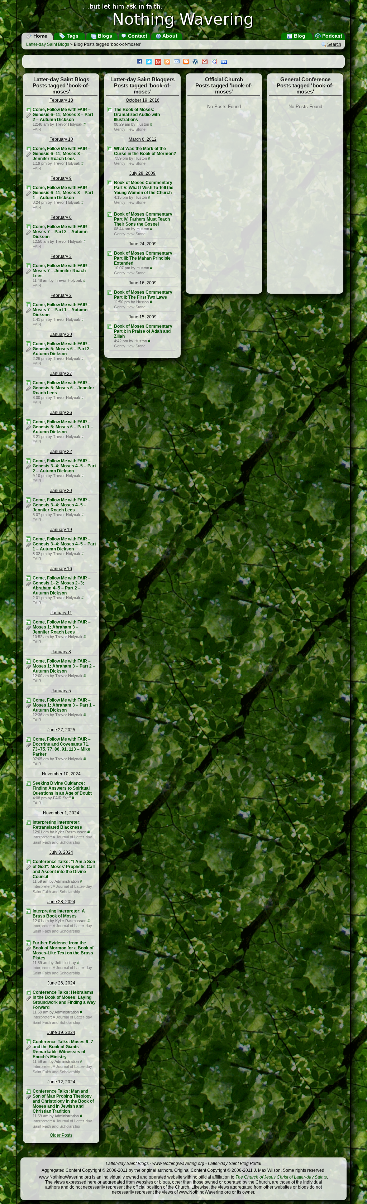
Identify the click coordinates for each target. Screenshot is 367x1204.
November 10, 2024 (61, 773)
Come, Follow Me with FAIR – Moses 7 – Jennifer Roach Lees (62, 270)
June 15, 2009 (143, 316)
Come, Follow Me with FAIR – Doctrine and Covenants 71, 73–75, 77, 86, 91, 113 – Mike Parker (62, 747)
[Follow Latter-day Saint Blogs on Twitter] (150, 62)
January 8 (61, 651)
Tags (71, 36)
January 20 (61, 490)
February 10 (61, 139)
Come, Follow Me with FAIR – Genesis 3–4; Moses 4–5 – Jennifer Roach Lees (62, 504)
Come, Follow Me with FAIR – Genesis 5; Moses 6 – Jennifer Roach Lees (63, 387)
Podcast (331, 36)
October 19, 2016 (142, 100)
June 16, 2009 (143, 282)
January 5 (61, 690)
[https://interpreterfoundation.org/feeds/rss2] (28, 822)
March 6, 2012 (143, 139)
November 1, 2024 (61, 812)
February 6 (61, 217)
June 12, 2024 (61, 1081)
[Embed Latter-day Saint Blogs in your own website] (225, 62)
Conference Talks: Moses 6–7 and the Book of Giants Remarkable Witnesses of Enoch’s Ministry (63, 1049)
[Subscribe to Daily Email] (178, 62)
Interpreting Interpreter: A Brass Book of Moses (59, 914)
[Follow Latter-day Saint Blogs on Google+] (160, 62)
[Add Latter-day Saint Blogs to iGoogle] (216, 62)
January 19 (61, 529)
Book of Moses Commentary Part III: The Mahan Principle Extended (143, 258)
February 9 (61, 178)
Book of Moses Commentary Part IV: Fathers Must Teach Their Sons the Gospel (143, 219)
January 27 (61, 373)
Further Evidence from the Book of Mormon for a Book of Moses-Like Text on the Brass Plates (63, 950)
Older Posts (61, 1135)
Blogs (104, 36)
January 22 (61, 451)
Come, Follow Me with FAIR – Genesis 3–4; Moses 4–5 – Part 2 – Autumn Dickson (64, 465)
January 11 (61, 612)
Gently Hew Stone (130, 129)
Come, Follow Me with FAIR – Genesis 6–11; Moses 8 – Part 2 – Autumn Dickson (63, 114)
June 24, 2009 (143, 243)
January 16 (61, 568)
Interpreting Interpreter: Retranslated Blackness (57, 825)
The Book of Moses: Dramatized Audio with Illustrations (137, 114)
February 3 (61, 256)
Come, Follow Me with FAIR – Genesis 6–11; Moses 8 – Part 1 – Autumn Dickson (63, 192)
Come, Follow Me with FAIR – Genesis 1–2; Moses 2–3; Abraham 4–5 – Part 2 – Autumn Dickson (62, 585)
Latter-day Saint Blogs (47, 44)
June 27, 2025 (61, 729)
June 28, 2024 (61, 901)
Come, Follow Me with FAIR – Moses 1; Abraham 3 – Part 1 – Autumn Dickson (64, 705)
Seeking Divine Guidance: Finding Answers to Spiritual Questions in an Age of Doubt (62, 788)
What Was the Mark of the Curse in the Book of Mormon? (145, 151)
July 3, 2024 (61, 852)
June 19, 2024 (61, 1032)
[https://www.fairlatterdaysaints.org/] (28, 109)
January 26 (61, 412)
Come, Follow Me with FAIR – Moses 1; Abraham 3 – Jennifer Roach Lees (62, 627)
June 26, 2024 (61, 983)
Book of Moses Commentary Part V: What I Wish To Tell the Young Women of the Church (143, 187)
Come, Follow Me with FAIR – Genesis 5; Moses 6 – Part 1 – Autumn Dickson (63, 426)
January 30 (61, 334)
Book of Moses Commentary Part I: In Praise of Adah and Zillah (143, 331)
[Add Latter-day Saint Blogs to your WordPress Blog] (197, 62)
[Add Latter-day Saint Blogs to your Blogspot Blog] (187, 62)
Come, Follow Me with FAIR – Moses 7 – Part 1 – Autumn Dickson (62, 309)
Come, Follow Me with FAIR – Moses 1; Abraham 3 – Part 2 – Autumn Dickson (64, 666)
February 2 (61, 295)
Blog (298, 36)
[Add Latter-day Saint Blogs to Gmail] (206, 62)
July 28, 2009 (142, 173)
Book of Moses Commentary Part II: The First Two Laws (143, 295)
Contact (137, 36)
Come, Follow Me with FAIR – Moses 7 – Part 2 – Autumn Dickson (62, 231)
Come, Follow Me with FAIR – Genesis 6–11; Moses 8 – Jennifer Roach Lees (62, 153)
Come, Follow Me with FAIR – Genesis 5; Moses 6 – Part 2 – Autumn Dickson (63, 348)
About (169, 36)
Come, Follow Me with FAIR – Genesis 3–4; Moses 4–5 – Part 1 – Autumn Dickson (64, 544)
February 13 (61, 100)
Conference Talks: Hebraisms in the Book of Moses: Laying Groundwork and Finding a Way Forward (64, 1000)
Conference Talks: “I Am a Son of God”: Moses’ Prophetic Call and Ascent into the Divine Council (64, 869)
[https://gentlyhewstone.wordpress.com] (110, 109)
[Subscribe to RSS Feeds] (169, 62)
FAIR (37, 129)
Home (39, 36)
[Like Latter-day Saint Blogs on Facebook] (141, 62)
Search (334, 44)
